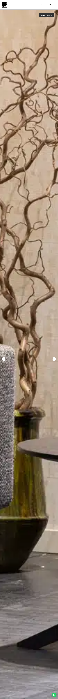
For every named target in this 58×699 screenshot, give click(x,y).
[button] (54, 695)
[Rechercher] (50, 5)
